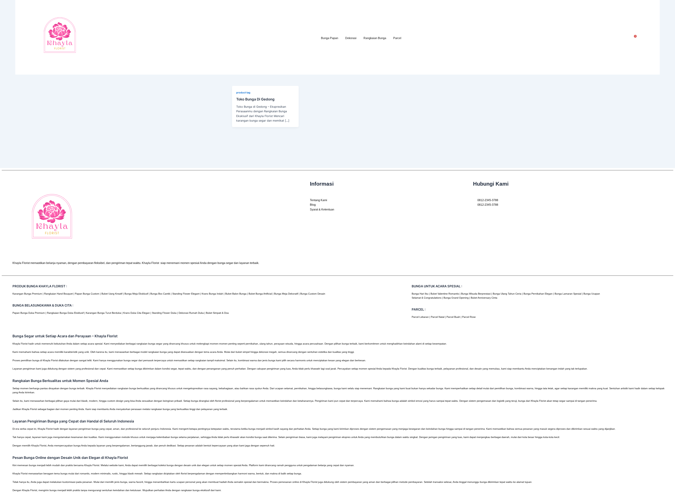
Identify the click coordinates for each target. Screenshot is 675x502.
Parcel (397, 38)
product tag (243, 92)
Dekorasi (350, 38)
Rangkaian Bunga (375, 38)
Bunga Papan (329, 38)
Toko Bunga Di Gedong (255, 99)
